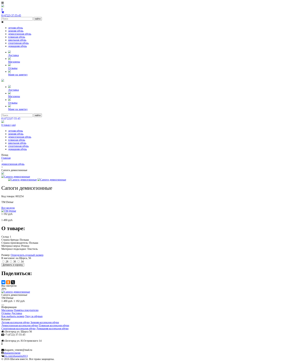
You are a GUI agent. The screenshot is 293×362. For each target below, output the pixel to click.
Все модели (8, 207)
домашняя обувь (17, 46)
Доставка (13, 55)
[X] (13, 282)
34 (22, 261)
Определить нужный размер (27, 255)
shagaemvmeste (12, 352)
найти (38, 18)
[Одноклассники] (8, 282)
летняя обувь (15, 27)
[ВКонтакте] (3, 282)
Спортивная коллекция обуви (18, 328)
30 (14, 261)
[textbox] (17, 19)
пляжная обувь (16, 36)
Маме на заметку (18, 74)
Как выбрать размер (12, 316)
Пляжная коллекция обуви (54, 325)
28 (6, 261)
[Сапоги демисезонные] (2, 173)
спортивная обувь (18, 43)
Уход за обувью (34, 316)
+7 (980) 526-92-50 (12, 344)
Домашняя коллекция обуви (52, 328)
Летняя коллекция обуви (15, 322)
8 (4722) (10, 118)
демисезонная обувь (19, 33)
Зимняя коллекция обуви (44, 322)
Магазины (14, 61)
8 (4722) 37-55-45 (11, 15)
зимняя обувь (15, 30)
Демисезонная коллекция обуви (19, 325)
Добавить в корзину (13, 265)
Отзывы (12, 68)
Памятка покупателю (26, 310)
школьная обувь (17, 40)
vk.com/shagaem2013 (16, 356)
